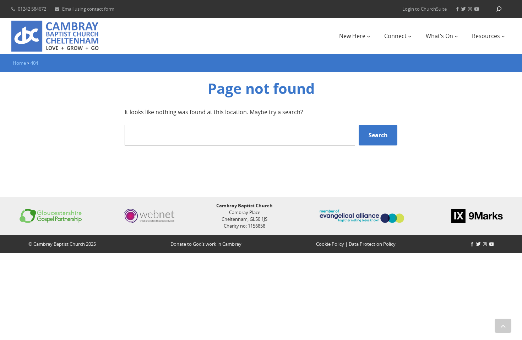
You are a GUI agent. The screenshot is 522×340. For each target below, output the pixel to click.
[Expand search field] (499, 9)
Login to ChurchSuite (424, 9)
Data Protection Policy (372, 244)
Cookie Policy (330, 244)
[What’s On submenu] (456, 36)
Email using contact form (88, 9)
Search (378, 135)
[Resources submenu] (503, 36)
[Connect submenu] (410, 36)
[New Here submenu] (368, 36)
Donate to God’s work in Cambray (205, 244)
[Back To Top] (503, 326)
